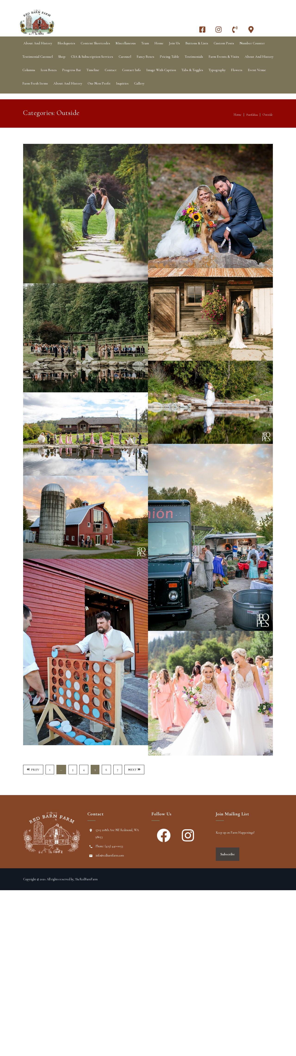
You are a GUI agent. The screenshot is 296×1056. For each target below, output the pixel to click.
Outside (267, 115)
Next (132, 770)
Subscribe (227, 854)
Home (237, 115)
